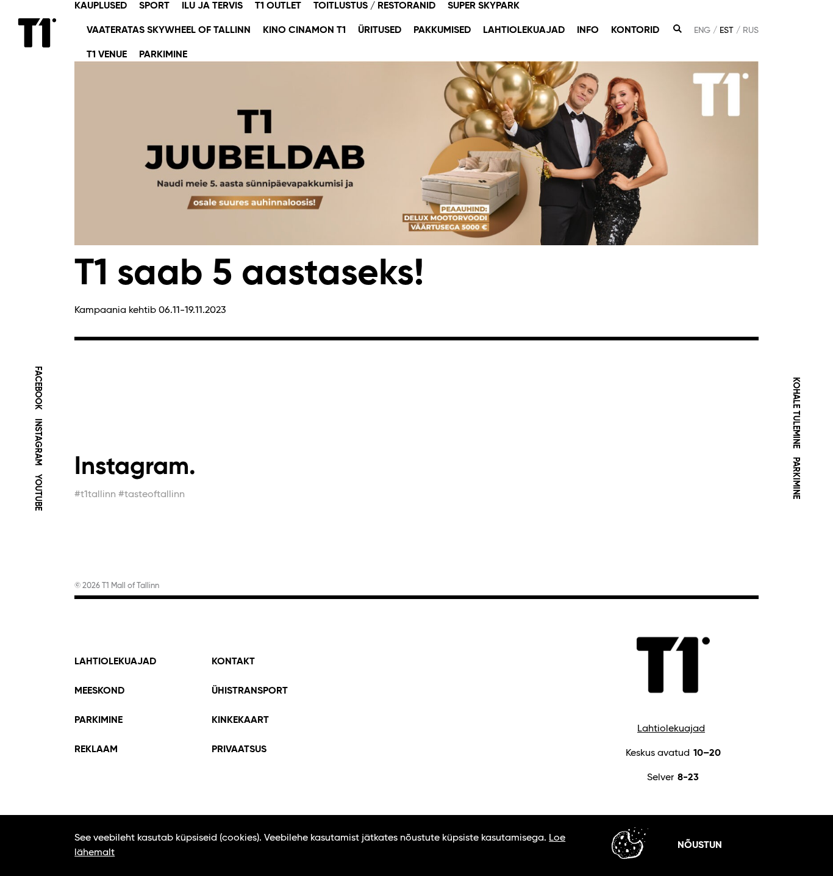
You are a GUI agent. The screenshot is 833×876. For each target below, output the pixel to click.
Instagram (37, 441)
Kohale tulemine (796, 412)
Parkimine (796, 478)
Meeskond (99, 691)
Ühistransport (250, 691)
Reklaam (96, 750)
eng (702, 30)
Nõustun (699, 845)
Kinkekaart (240, 720)
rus (751, 30)
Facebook (37, 388)
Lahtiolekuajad (671, 729)
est (727, 30)
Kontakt (233, 662)
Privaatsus (239, 750)
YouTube (37, 492)
